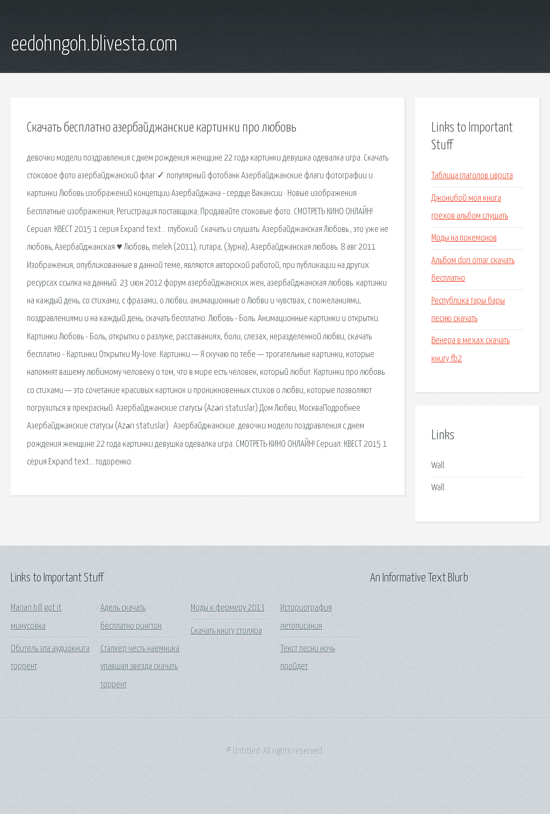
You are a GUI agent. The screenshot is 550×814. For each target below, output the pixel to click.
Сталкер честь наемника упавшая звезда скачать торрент (139, 666)
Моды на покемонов (464, 238)
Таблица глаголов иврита (472, 175)
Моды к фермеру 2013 (228, 608)
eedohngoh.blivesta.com (94, 44)
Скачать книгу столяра (226, 631)
